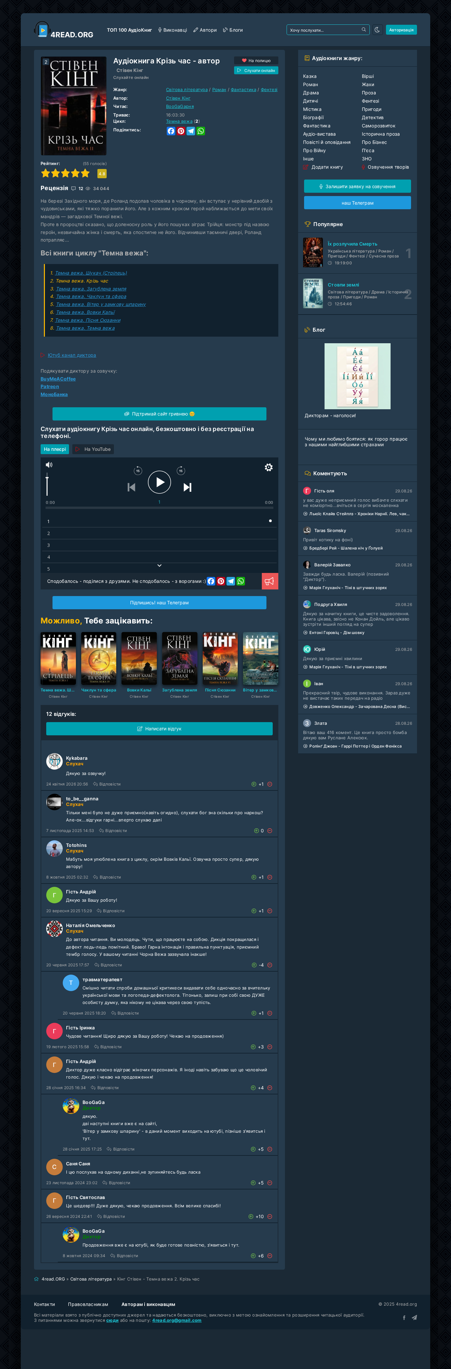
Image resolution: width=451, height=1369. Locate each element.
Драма (311, 92)
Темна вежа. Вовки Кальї (85, 312)
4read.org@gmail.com (176, 1320)
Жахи (368, 84)
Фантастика (243, 89)
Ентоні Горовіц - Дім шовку (336, 632)
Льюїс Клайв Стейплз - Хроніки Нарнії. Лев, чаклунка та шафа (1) (360, 513)
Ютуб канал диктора (72, 355)
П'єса (368, 150)
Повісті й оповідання (327, 142)
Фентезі (269, 89)
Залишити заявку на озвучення (360, 186)
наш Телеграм (358, 203)
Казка (310, 76)
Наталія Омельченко (90, 925)
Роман (219, 89)
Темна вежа (179, 121)
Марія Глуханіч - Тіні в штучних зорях (348, 587)
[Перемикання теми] (378, 30)
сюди (112, 1320)
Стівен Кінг (130, 70)
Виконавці (175, 30)
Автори (208, 30)
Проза (369, 92)
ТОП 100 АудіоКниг (129, 30)
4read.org (72, 34)
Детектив (373, 117)
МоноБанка (54, 394)
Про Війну (314, 150)
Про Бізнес (374, 142)
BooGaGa (94, 1102)
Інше (308, 158)
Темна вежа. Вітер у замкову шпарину (101, 304)
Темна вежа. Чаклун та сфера (91, 296)
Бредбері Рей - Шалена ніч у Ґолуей (346, 548)
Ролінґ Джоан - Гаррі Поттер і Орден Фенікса (355, 746)
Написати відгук (163, 728)
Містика (312, 109)
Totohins (76, 845)
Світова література (187, 89)
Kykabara (76, 758)
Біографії (313, 117)
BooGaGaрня (180, 106)
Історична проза (381, 134)
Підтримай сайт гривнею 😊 (163, 414)
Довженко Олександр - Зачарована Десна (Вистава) (360, 706)
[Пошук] (364, 30)
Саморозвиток (379, 125)
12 (80, 188)
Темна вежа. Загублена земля (91, 288)
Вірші (368, 76)
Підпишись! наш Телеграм (159, 602)
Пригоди (372, 109)
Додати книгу (326, 167)
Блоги (236, 30)
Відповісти (110, 784)
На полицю (260, 60)
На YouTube (98, 449)
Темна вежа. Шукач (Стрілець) (91, 273)
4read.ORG (53, 1279)
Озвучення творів (387, 167)
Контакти (44, 1304)
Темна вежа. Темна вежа (85, 328)
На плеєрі (55, 449)
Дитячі (310, 101)
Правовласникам (88, 1304)
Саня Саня (78, 1163)
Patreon (50, 386)
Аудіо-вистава (319, 134)
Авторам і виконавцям (148, 1304)
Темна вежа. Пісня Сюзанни (87, 320)
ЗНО (367, 158)
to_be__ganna (82, 798)
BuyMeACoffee (58, 379)
